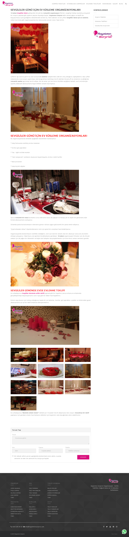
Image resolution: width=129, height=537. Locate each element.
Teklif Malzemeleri (34, 490)
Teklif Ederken (33, 488)
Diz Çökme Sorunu (34, 495)
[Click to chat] (124, 533)
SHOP (50, 502)
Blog (121, 4)
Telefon (67, 447)
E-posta (41, 447)
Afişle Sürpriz (15, 490)
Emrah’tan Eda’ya (16, 513)
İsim (13, 447)
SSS (30, 483)
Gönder (83, 457)
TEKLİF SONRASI (54, 483)
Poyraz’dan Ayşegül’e (17, 511)
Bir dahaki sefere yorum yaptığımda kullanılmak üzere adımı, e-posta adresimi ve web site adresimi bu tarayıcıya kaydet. (37, 457)
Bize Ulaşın (114, 534)
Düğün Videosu (52, 495)
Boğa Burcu (32, 509)
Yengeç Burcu (33, 513)
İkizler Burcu (33, 511)
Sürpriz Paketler (58, 4)
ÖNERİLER (14, 483)
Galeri (115, 4)
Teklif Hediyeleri (52, 511)
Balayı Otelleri (52, 488)
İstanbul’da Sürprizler (76, 4)
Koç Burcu (32, 507)
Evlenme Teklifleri (93, 4)
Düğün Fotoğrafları (54, 493)
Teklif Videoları (52, 507)
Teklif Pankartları (53, 509)
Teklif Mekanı (33, 493)
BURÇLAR (32, 502)
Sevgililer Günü (22, 13)
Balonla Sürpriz (16, 493)
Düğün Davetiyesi (53, 490)
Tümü (12, 497)
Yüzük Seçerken (15, 488)
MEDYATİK (15, 502)
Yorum (14, 434)
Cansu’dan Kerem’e (16, 507)
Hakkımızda (106, 4)
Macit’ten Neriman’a (17, 509)
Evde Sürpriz (14, 495)
